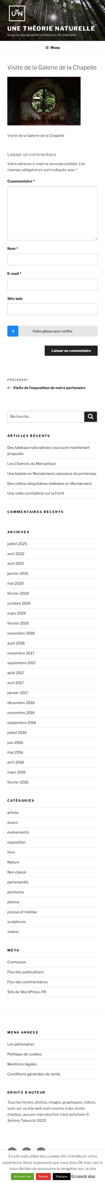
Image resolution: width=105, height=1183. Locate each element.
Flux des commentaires (27, 982)
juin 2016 (15, 742)
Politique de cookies (24, 1054)
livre (11, 852)
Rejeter (43, 1176)
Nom (12, 248)
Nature (13, 862)
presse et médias (22, 912)
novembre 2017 (20, 653)
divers (12, 822)
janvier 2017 (17, 693)
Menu (55, 47)
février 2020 (18, 593)
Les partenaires (20, 1044)
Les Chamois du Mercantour (31, 463)
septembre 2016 (21, 723)
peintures (15, 892)
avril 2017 (15, 683)
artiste (13, 812)
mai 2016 (15, 752)
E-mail (14, 273)
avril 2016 (15, 762)
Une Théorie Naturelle (51, 28)
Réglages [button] (62, 1176)
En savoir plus (83, 1176)
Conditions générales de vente (33, 1074)
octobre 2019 (19, 603)
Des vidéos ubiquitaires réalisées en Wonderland (49, 483)
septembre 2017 (21, 663)
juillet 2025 (17, 544)
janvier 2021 (17, 573)
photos (13, 902)
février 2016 (18, 782)
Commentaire (21, 181)
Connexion (16, 962)
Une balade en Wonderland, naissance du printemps (51, 473)
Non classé (16, 872)
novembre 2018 (21, 633)
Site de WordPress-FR (26, 992)
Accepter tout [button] (22, 1176)
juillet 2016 (17, 733)
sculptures (16, 922)
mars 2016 (16, 772)
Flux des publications (25, 972)
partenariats (18, 882)
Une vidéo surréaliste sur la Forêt (35, 493)
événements (18, 832)
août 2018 (16, 643)
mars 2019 (16, 613)
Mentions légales (22, 1064)
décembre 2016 (21, 703)
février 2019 (18, 623)
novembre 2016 (21, 713)
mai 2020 (15, 583)
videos (13, 932)
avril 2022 (15, 554)
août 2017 (15, 673)
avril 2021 (15, 563)
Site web (14, 298)
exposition (16, 842)
